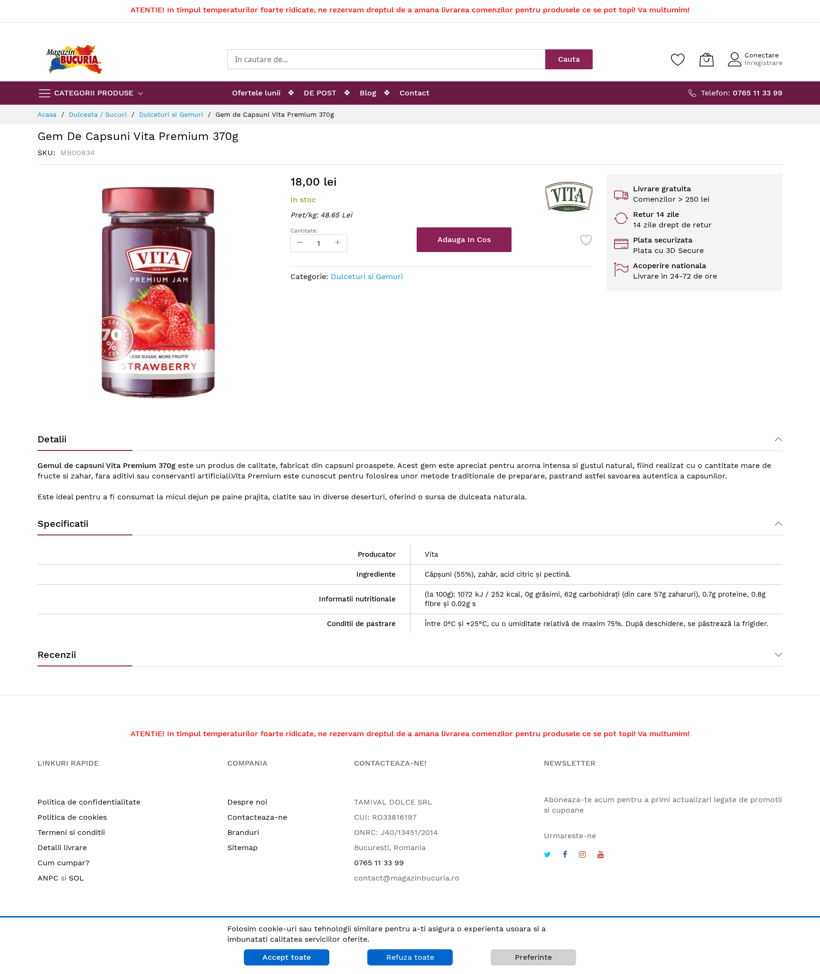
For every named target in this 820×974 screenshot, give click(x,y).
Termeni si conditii (71, 832)
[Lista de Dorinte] (586, 239)
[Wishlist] (678, 59)
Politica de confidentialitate (88, 801)
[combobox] (386, 59)
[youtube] (600, 855)
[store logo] (74, 59)
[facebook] (565, 855)
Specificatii (62, 523)
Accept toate (286, 957)
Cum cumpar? (63, 862)
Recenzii (56, 654)
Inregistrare (764, 62)
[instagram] (582, 855)
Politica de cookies (72, 817)
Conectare (762, 55)
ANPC (47, 877)
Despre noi (247, 801)
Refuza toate (410, 957)
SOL (76, 877)
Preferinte (533, 957)
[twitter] (547, 855)
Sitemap (242, 847)
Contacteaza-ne (257, 817)
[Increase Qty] (337, 243)
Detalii (51, 439)
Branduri (243, 832)
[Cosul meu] (706, 59)
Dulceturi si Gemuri (367, 276)
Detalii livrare (62, 847)
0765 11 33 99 (379, 862)
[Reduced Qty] (299, 243)
